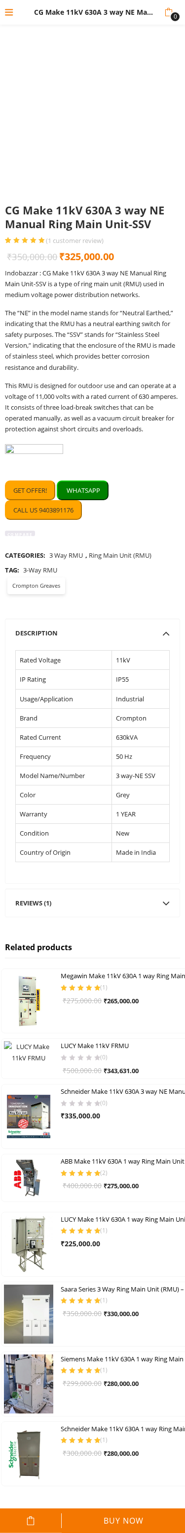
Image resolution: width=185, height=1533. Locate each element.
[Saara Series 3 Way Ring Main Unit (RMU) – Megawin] (28, 1313)
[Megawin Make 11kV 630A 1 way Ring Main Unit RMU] (28, 1000)
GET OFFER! (30, 490)
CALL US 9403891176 (43, 510)
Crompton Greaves (36, 585)
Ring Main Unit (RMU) (120, 555)
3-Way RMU (40, 570)
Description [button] (36, 633)
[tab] (92, 633)
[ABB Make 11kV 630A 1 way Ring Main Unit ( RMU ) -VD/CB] (28, 1176)
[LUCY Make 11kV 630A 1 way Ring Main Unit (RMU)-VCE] (28, 1243)
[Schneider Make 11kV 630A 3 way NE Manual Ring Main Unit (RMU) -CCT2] (28, 1116)
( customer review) (75, 241)
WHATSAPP (82, 490)
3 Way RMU (66, 555)
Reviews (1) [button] (33, 903)
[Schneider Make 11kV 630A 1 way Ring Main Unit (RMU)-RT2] (28, 1452)
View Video (150, 187)
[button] (168, 12)
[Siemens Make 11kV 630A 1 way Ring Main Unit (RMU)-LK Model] (28, 1383)
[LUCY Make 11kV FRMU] (28, 1051)
